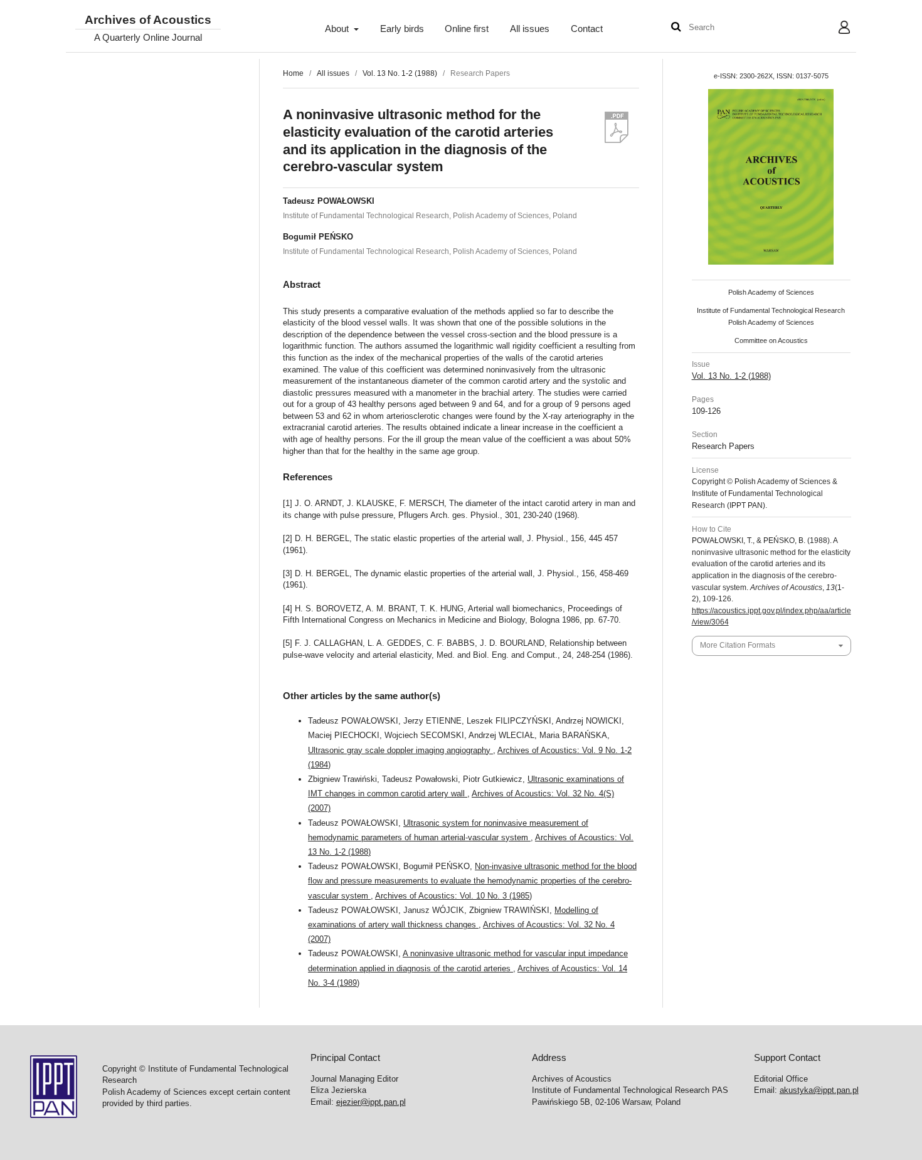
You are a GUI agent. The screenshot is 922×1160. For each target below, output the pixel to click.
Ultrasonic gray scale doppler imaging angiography (400, 750)
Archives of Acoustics (148, 20)
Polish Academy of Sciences (771, 292)
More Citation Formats (737, 645)
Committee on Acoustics (771, 340)
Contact (587, 29)
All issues (529, 29)
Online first (467, 29)
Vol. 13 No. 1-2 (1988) (400, 73)
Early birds (402, 29)
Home (293, 73)
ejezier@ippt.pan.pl (371, 1102)
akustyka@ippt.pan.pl (819, 1090)
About (338, 29)
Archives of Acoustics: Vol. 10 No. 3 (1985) (453, 895)
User (834, 28)
